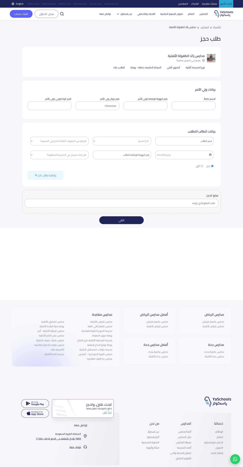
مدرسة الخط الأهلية (54, 354)
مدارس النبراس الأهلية (101, 321)
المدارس (203, 14)
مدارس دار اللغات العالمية (99, 358)
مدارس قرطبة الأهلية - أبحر (50, 331)
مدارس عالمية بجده (95, 3)
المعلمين (183, 3)
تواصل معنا (105, 14)
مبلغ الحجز (212, 195)
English (19, 3)
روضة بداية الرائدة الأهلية (51, 326)
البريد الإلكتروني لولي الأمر (58, 99)
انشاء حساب (21, 14)
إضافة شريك (217, 453)
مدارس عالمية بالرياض (111, 3)
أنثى (198, 166)
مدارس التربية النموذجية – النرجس (95, 354)
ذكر (208, 166)
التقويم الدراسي (183, 458)
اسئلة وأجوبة (152, 448)
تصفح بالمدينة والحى (180, 453)
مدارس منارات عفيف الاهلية (50, 340)
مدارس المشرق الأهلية (52, 321)
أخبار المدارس (184, 432)
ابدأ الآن (107, 412)
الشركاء (195, 3)
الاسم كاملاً (209, 99)
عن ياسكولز (153, 432)
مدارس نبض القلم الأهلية (51, 335)
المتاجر (191, 14)
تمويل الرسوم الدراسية (171, 14)
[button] (62, 13)
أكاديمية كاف (57, 349)
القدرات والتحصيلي (146, 14)
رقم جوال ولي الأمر (109, 99)
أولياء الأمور (226, 3)
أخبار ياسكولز (153, 437)
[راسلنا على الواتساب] (235, 459)
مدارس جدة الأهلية (33, 3)
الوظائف (219, 432)
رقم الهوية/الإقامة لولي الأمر (152, 99)
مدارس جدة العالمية (65, 3)
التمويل (219, 448)
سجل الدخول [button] (46, 14)
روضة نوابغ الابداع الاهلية (99, 345)
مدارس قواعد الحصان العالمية (49, 345)
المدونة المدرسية (150, 442)
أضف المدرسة (184, 448)
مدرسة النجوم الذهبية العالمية (97, 331)
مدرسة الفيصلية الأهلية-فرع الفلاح (94, 340)
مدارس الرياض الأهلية (80, 3)
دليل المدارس (184, 437)
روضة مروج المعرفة (102, 335)
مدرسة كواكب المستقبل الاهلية (95, 349)
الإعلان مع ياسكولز (213, 442)
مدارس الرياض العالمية (49, 3)
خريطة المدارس (183, 442)
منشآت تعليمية (209, 3)
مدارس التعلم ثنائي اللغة (100, 326)
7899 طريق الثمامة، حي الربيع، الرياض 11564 (58, 439)
